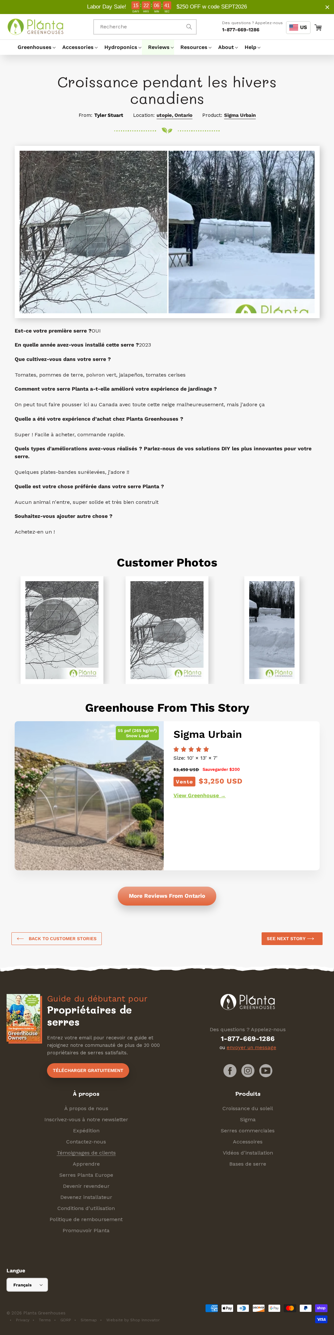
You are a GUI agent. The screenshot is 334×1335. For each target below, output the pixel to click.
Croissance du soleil (247, 1108)
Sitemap (89, 1320)
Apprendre (86, 1164)
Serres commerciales (248, 1130)
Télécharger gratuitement (88, 1070)
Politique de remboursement (86, 1219)
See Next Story (287, 938)
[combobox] (145, 27)
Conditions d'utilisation (86, 1208)
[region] (167, 7)
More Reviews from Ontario (167, 896)
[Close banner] (327, 7)
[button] (33, 47)
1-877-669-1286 (240, 30)
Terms (45, 1320)
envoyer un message (251, 1047)
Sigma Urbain (240, 115)
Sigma (248, 1119)
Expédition (86, 1130)
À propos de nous (86, 1108)
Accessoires (248, 1142)
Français (22, 1284)
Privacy (22, 1320)
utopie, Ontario (174, 115)
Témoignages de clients (86, 1153)
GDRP (65, 1320)
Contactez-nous (86, 1142)
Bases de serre (247, 1164)
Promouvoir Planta (86, 1230)
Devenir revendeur (86, 1186)
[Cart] (318, 27)
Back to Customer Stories (62, 938)
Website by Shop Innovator (133, 1320)
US (303, 27)
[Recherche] (189, 27)
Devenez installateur (86, 1197)
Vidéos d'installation (248, 1153)
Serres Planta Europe (86, 1175)
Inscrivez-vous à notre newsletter (86, 1119)
